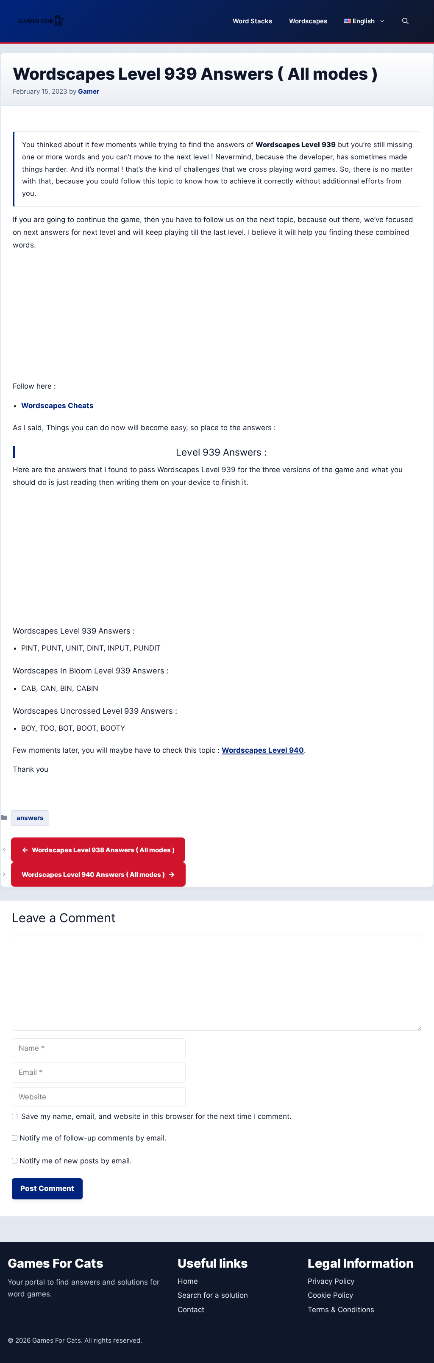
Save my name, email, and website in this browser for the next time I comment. (156, 1116)
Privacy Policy (331, 1281)
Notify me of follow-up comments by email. (93, 1138)
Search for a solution (213, 1295)
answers (30, 818)
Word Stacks (252, 21)
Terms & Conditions (341, 1309)
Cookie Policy (330, 1295)
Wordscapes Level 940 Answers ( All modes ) (93, 875)
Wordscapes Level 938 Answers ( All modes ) (103, 850)
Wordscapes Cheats (57, 405)
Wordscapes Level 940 (263, 750)
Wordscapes (308, 21)
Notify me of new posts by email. (75, 1161)
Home (188, 1281)
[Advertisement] (217, 317)
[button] (405, 21)
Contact (191, 1309)
